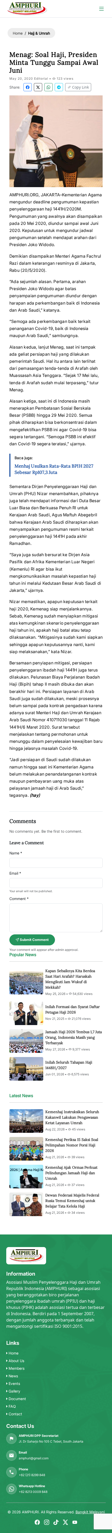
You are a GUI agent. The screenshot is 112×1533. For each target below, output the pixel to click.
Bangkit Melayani (90, 1512)
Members (16, 1368)
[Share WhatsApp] (48, 87)
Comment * (19, 898)
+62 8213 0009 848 (33, 1492)
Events (14, 1383)
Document (17, 1398)
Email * (15, 873)
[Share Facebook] (27, 87)
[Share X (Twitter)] (38, 87)
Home (18, 33)
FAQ (12, 1406)
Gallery (14, 1391)
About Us (16, 1360)
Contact (15, 1414)
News (13, 1376)
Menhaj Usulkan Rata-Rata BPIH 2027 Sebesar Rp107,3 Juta (54, 469)
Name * (15, 853)
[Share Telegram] (59, 87)
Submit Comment (34, 940)
